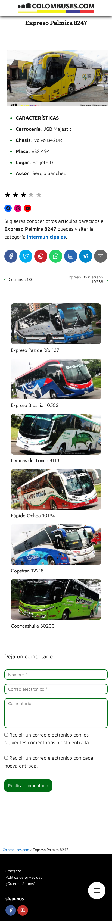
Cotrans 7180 (21, 279)
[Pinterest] (40, 256)
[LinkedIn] (70, 256)
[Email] (100, 256)
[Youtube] (22, 910)
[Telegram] (85, 256)
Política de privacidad (24, 877)
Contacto (13, 871)
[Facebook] (10, 256)
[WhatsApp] (55, 256)
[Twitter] (25, 256)
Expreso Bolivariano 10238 (84, 279)
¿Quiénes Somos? (20, 883)
